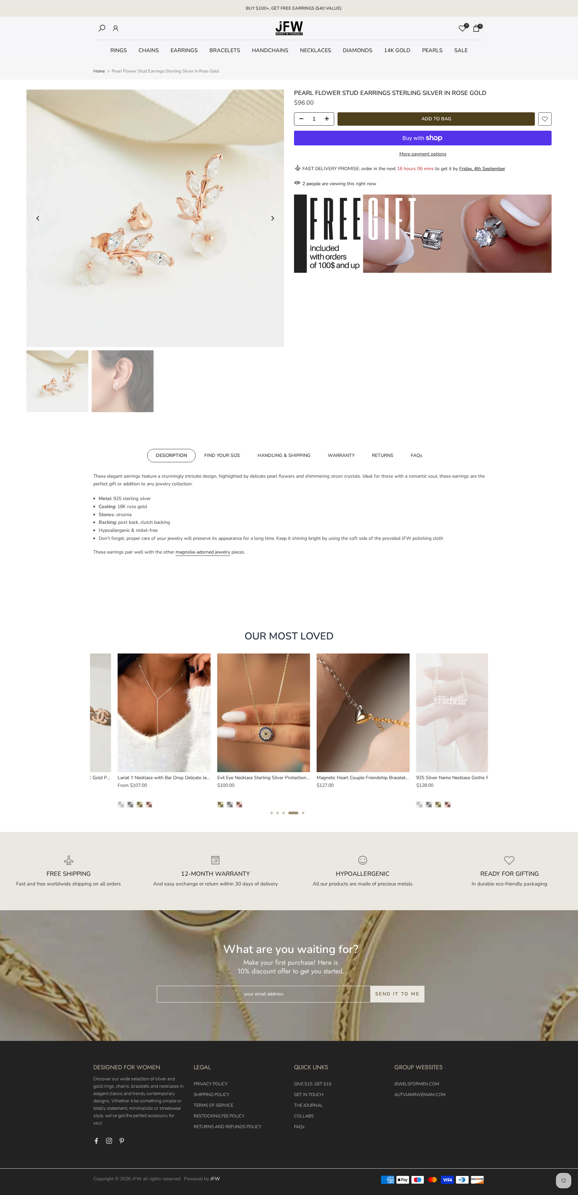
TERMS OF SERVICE (213, 1105)
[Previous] (38, 218)
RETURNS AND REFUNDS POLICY (228, 1127)
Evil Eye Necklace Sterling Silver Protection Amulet (246, 777)
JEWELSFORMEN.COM (416, 1084)
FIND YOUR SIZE (222, 455)
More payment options (423, 154)
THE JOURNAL (308, 1105)
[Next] (272, 218)
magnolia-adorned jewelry (203, 552)
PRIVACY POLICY (211, 1084)
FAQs (416, 455)
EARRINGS (184, 50)
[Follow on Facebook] (96, 1141)
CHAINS (148, 50)
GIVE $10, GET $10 (312, 1084)
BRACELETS (224, 50)
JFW (215, 1179)
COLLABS (304, 1116)
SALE (461, 50)
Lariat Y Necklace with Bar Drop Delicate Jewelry (143, 777)
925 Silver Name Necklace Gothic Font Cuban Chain (445, 777)
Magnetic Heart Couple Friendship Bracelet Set (341, 777)
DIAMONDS (357, 50)
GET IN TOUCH (308, 1095)
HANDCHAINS (270, 50)
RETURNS (382, 455)
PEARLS (432, 50)
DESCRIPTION (171, 455)
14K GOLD (397, 50)
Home (99, 71)
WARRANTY (341, 455)
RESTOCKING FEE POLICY (219, 1116)
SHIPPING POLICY (211, 1095)
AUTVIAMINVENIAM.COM (420, 1095)
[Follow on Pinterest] (122, 1141)
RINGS (118, 50)
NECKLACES (315, 50)
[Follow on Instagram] (109, 1141)
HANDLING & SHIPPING (284, 455)
